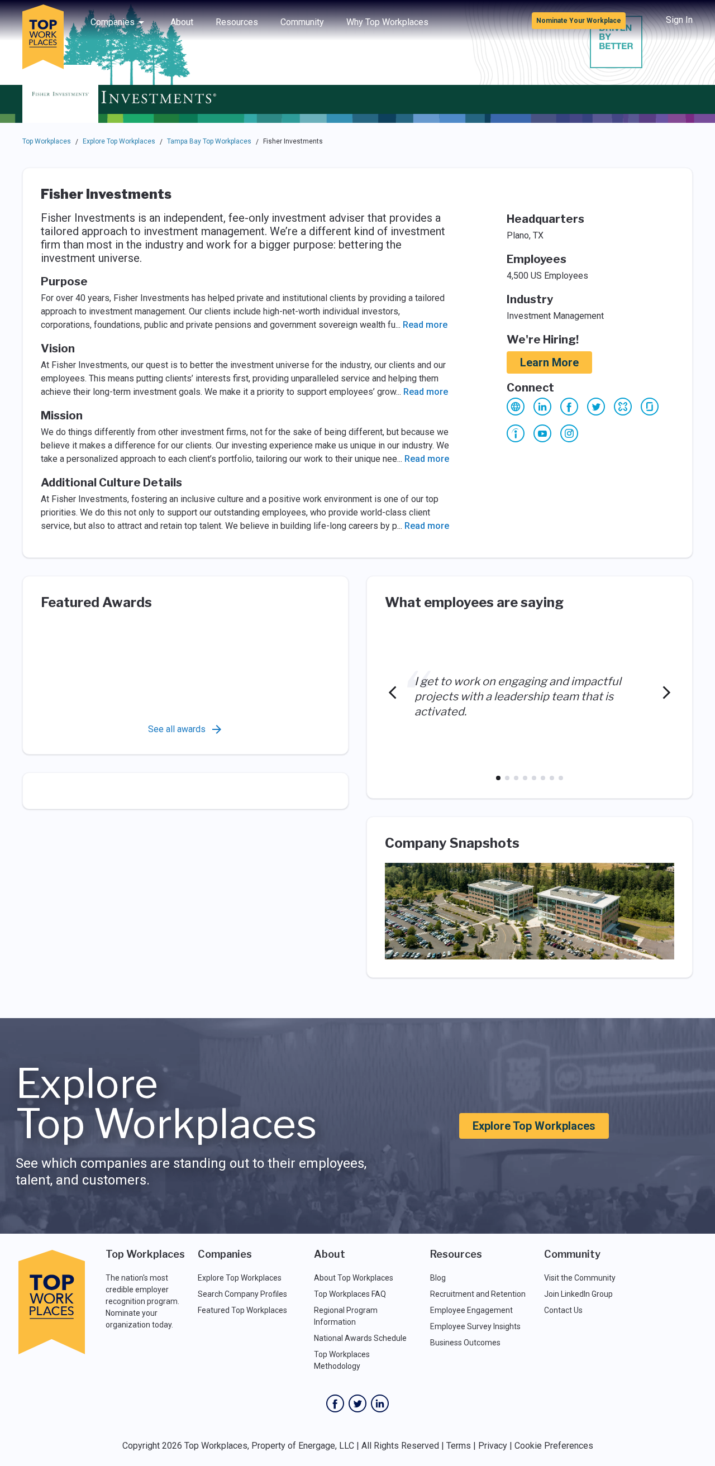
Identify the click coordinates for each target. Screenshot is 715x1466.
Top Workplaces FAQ (350, 1294)
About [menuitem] (181, 22)
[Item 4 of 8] (525, 778)
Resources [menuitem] (237, 22)
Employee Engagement (471, 1310)
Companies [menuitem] (112, 22)
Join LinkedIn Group (578, 1294)
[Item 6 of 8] (543, 778)
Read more (425, 324)
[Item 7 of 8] (552, 778)
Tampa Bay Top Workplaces (209, 141)
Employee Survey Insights (475, 1326)
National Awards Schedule (360, 1338)
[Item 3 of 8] (516, 778)
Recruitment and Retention (478, 1294)
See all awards (177, 729)
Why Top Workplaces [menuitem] (387, 22)
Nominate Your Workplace (578, 21)
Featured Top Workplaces (242, 1310)
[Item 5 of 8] (534, 778)
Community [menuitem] (302, 22)
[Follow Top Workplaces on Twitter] (357, 1403)
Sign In (679, 20)
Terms (458, 1445)
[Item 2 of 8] (507, 778)
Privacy (492, 1445)
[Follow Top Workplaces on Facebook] (335, 1403)
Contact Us (563, 1310)
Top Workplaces (46, 141)
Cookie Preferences (553, 1445)
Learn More (549, 362)
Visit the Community (580, 1277)
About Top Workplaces (353, 1277)
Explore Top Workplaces (119, 141)
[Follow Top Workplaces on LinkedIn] (380, 1403)
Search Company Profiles (242, 1294)
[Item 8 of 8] (561, 778)
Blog (438, 1277)
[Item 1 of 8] (498, 778)
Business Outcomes (465, 1342)
